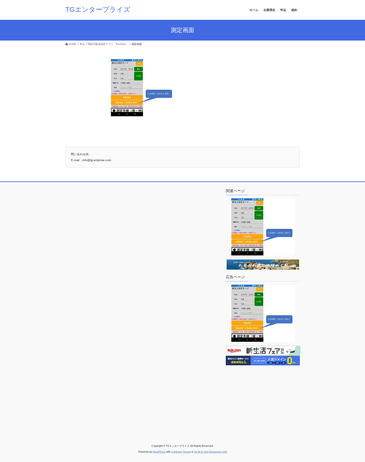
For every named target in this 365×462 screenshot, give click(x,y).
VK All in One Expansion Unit (210, 451)
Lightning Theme (181, 451)
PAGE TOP (352, 444)
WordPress (159, 451)
